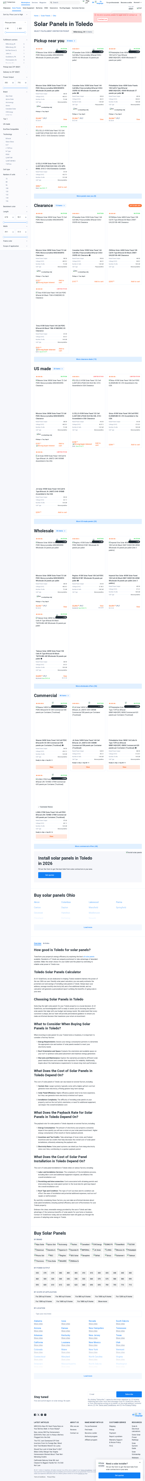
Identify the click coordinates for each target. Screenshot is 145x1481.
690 (91, 1285)
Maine (64, 1349)
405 (76, 1273)
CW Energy (9, 112)
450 (130, 1273)
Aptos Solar (10, 99)
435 (107, 1273)
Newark (92, 918)
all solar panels (88, 957)
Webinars (135, 1458)
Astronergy (9, 102)
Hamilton (65, 913)
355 (37, 1273)
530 (52, 1279)
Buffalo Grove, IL (15, 50)
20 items (57, 369)
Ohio (54, 16)
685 (83, 1285)
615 (60, 1285)
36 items (59, 531)
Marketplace (25, 2)
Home (36, 16)
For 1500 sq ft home (44, 1301)
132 (7, 194)
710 (122, 1285)
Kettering (65, 918)
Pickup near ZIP (11, 67)
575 (107, 1279)
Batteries (39, 8)
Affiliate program (91, 1440)
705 (114, 1285)
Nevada (92, 1321)
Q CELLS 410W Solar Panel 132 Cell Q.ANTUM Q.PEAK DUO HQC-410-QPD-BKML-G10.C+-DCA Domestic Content (51, 166)
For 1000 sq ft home (103, 1297)
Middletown (94, 913)
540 (60, 1279)
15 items (59, 206)
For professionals (112, 2)
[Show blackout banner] (86, 2)
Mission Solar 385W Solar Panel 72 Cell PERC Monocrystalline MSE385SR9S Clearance (51, 252)
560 (91, 1279)
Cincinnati (38, 913)
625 (76, 1285)
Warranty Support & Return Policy (115, 1441)
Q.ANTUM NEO (10, 161)
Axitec (8, 105)
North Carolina (95, 1356)
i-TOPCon (9, 148)
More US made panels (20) (86, 521)
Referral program (91, 1436)
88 (6, 182)
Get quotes (49, 875)
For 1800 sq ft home (85, 1301)
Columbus (66, 902)
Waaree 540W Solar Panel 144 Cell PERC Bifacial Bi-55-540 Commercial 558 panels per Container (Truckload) (51, 742)
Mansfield (93, 907)
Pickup (111, 1430)
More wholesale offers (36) (86, 686)
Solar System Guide (135, 1445)
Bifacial (8, 138)
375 (52, 1273)
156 (7, 201)
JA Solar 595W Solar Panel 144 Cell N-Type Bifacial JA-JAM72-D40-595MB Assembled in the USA (50, 491)
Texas (119, 1335)
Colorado (38, 1349)
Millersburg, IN (15, 44)
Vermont (120, 1349)
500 (45, 1279)
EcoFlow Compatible (11, 129)
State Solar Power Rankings (136, 1437)
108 (7, 188)
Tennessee (121, 1328)
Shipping (112, 1426)
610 (52, 1285)
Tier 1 (5, 119)
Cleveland (38, 918)
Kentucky (65, 1335)
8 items (70, 41)
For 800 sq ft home (82, 1297)
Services (35, 2)
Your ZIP (131, 8)
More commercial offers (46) (86, 846)
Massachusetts (68, 1364)
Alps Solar (9, 96)
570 (99, 1279)
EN (93, 2)
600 (45, 1285)
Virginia (119, 1356)
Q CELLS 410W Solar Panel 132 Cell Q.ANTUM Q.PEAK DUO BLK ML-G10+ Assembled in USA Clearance (86, 416)
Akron (36, 902)
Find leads (88, 1430)
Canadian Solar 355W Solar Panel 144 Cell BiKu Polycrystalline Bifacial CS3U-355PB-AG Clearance (87, 252)
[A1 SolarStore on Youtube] (45, 1415)
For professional (91, 1426)
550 (76, 1279)
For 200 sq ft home (43, 1297)
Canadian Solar (11, 109)
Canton (37, 907)
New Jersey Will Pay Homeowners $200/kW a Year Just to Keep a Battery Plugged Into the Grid (48, 1434)
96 (6, 185)
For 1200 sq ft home (124, 1297)
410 (83, 1273)
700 (107, 1285)
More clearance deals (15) (86, 359)
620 (68, 1285)
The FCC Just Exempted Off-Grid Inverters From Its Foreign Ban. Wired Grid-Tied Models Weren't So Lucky (48, 1443)
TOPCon (8, 164)
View (51, 767)
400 (68, 1273)
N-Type (8, 151)
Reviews (73, 1430)
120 (7, 191)
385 (60, 1273)
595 (37, 1285)
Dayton (64, 907)
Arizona (37, 1328)
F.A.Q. (111, 1446)
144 (7, 198)
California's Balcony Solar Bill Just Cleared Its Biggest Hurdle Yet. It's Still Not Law (48, 1462)
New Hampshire (96, 1328)
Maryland (65, 1356)
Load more (88, 927)
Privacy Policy (130, 1405)
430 (99, 1273)
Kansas (64, 1328)
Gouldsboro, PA (15, 57)
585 (122, 1279)
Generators (54, 8)
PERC (7, 154)
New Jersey (94, 1335)
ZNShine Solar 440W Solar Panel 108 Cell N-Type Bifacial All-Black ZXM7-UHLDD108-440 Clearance (123, 252)
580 (114, 1279)
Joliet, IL (15, 53)
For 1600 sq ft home (64, 1301)
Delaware (38, 1364)
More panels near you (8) (86, 196)
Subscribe (129, 1394)
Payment (112, 1433)
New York (93, 1349)
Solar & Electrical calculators (136, 1428)
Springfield (121, 907)
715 (130, 1285)
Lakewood (94, 902)
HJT (7, 145)
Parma (119, 902)
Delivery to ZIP (11, 72)
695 (99, 1285)
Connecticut (39, 1356)
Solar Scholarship (136, 1453)
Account (137, 2)
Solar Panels (16, 8)
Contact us (74, 1433)
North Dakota (95, 1364)
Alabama (38, 1321)
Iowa (63, 1321)
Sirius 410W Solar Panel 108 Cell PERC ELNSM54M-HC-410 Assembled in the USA (124, 416)
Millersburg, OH (15, 47)
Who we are (74, 1426)
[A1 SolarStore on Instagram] (42, 1415)
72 (6, 178)
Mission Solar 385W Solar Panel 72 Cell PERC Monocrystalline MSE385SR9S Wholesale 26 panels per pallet (51, 88)
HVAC (46, 8)
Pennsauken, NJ (15, 60)
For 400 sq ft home (63, 1297)
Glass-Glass (10, 141)
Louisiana (65, 1342)
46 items (63, 696)
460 (37, 1279)
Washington (121, 1364)
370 (45, 1273)
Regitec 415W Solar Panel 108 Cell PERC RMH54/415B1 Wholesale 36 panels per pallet (87, 578)
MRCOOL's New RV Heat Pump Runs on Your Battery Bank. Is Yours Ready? (48, 1427)
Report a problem (115, 1436)
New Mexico (95, 1342)
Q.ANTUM (9, 158)
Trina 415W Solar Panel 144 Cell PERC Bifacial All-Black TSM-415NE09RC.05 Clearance (50, 328)
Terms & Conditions (86, 1470)
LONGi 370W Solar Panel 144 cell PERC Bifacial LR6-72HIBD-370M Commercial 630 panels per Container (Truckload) (51, 814)
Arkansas (38, 1335)
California (38, 1342)
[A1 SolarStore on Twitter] (38, 1415)
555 (83, 1279)
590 (130, 1279)
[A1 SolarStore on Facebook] (35, 1415)
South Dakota (122, 1321)
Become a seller (126, 2)
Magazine (42, 2)
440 (114, 1273)
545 (68, 1279)
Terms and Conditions (107, 1405)
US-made (6, 124)
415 (91, 1273)
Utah (118, 1342)
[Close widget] (140, 1462)
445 (122, 1273)
